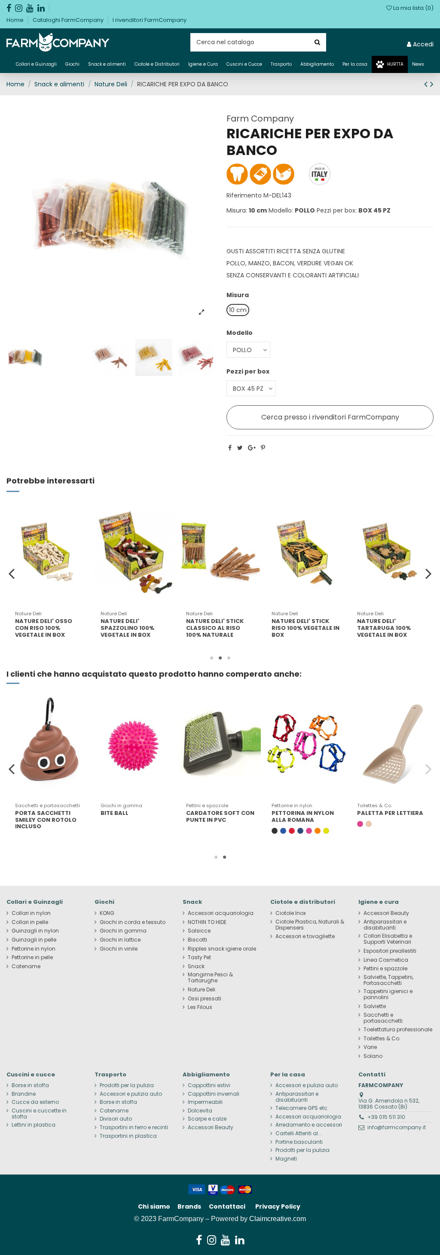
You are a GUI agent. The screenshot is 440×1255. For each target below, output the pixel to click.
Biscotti (197, 940)
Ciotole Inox (290, 913)
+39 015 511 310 (386, 1117)
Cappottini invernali (213, 1094)
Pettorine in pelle (32, 957)
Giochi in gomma (123, 931)
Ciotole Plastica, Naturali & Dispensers (309, 925)
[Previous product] (427, 84)
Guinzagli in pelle (34, 940)
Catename (26, 966)
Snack (196, 966)
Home (15, 20)
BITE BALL (114, 813)
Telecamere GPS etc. (302, 1108)
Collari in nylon (31, 913)
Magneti (286, 1159)
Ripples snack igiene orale (222, 949)
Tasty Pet (199, 957)
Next (428, 573)
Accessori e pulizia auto (131, 1094)
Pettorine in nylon (33, 949)
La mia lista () (413, 8)
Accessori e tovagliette (305, 936)
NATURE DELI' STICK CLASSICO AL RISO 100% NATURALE (129, 627)
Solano (373, 1056)
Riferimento (244, 195)
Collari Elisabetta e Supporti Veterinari (388, 939)
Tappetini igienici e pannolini (388, 994)
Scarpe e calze (207, 1119)
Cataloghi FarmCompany (69, 20)
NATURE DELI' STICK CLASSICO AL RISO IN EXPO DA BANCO (388, 627)
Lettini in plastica (33, 1125)
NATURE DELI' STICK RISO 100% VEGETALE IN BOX (220, 627)
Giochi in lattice (120, 940)
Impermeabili (205, 1102)
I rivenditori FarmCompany (149, 20)
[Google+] (252, 448)
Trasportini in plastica (128, 1136)
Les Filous (200, 1007)
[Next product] (432, 84)
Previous (11, 573)
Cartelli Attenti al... (298, 1133)
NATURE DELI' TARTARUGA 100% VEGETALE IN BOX (298, 627)
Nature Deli (201, 990)
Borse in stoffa (30, 1085)
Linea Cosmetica (386, 960)
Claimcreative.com (277, 1218)
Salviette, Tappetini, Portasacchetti (388, 980)
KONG (107, 913)
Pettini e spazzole (385, 969)
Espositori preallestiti (390, 951)
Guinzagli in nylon (35, 931)
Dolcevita (200, 1111)
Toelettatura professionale (398, 1030)
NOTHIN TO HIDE (207, 922)
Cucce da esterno (35, 1102)
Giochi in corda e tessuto (132, 922)
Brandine (24, 1094)
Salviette (375, 1006)
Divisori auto (116, 1119)
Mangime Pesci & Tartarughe (210, 978)
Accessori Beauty (386, 913)
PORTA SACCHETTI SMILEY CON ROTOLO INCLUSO (45, 819)
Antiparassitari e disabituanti (385, 925)
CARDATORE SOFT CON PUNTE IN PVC (220, 816)
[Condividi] (230, 448)
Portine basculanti (299, 1142)
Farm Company (260, 118)
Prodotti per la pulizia (127, 1085)
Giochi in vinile (119, 949)
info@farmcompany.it (396, 1127)
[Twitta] (240, 448)
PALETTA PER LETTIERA (390, 813)
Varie (370, 1047)
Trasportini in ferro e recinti (134, 1127)
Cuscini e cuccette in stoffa (39, 1114)
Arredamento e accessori (308, 1125)
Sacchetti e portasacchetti (383, 1018)
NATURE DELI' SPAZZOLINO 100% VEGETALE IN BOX (42, 627)
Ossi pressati (204, 999)
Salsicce (199, 931)
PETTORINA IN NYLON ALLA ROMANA (303, 816)
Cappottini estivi (209, 1085)
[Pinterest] (263, 448)
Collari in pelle (30, 922)
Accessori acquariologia (221, 913)
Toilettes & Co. (382, 1039)
